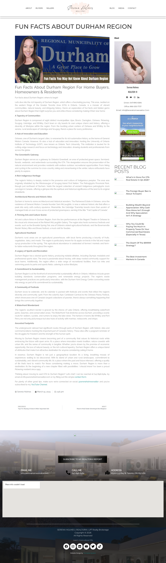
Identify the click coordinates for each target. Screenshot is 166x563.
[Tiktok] (100, 546)
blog (112, 8)
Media (121, 8)
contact (132, 8)
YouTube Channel (39, 384)
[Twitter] (93, 546)
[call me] (68, 472)
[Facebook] (66, 546)
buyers (39, 8)
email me (26, 470)
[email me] (17, 472)
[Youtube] (86, 546)
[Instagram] (73, 546)
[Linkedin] (80, 546)
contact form (80, 377)
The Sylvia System (89, 553)
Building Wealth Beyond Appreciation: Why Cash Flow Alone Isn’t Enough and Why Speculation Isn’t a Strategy (138, 210)
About (29, 8)
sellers (50, 8)
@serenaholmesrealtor (88, 381)
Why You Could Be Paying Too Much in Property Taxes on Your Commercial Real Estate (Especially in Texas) (138, 229)
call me (77, 470)
